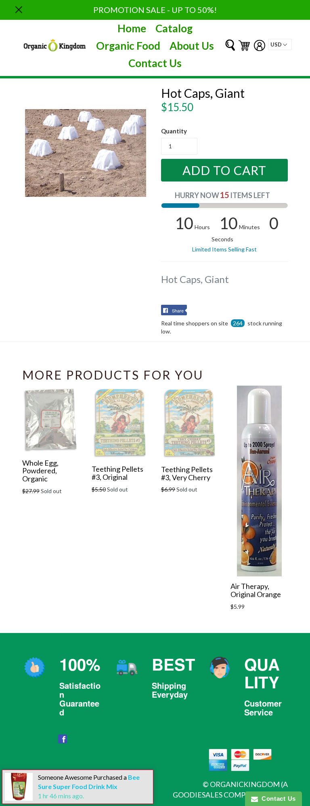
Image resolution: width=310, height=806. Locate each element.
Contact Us (155, 63)
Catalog (174, 28)
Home (131, 28)
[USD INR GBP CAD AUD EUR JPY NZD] (280, 44)
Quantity (174, 131)
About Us (192, 45)
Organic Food (128, 45)
